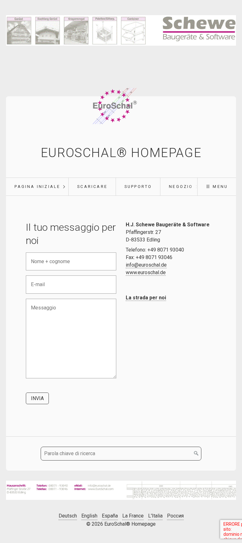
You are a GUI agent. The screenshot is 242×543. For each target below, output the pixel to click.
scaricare (92, 186)
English (89, 516)
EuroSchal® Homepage (121, 152)
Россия (175, 516)
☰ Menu (217, 186)
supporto (138, 186)
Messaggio (41, 304)
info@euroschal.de (146, 265)
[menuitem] (37, 186)
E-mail (36, 281)
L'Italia (155, 516)
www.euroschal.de (146, 272)
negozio (181, 186)
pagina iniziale (37, 186)
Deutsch (68, 516)
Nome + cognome (47, 258)
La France (133, 516)
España (110, 516)
